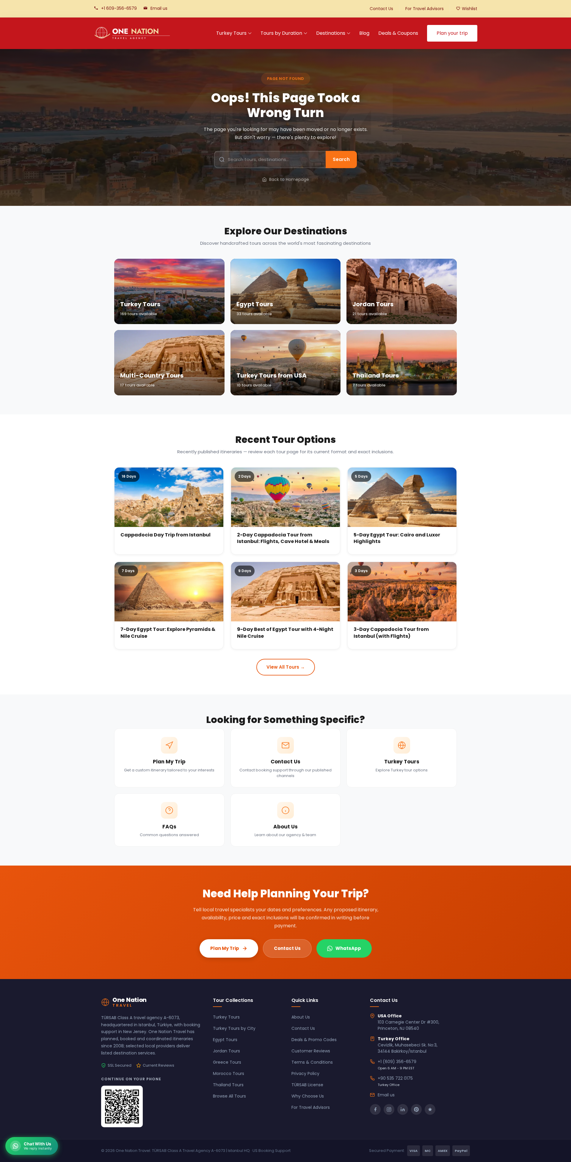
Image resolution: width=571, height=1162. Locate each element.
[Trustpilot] (430, 1109)
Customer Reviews (310, 1051)
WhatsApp (348, 948)
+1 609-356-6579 (119, 8)
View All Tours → (285, 667)
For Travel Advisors (424, 9)
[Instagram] (389, 1109)
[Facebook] (375, 1109)
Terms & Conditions (312, 1062)
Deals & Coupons (398, 33)
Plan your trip (452, 33)
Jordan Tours (226, 1051)
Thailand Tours (228, 1085)
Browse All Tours (229, 1096)
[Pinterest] (416, 1109)
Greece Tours (227, 1062)
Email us (158, 8)
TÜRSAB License (307, 1085)
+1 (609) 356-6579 (397, 1062)
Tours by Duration (281, 33)
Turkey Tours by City (234, 1028)
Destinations (330, 33)
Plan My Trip (224, 948)
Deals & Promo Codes (314, 1040)
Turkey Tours (231, 33)
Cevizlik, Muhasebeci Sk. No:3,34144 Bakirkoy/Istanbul (407, 1048)
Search (341, 159)
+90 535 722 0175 (395, 1078)
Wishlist (469, 9)
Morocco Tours (228, 1073)
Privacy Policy (305, 1073)
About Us (300, 1017)
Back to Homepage (289, 179)
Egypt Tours (225, 1040)
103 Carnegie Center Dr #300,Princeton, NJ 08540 (408, 1025)
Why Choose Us (307, 1096)
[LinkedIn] (402, 1109)
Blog (364, 33)
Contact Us (381, 9)
